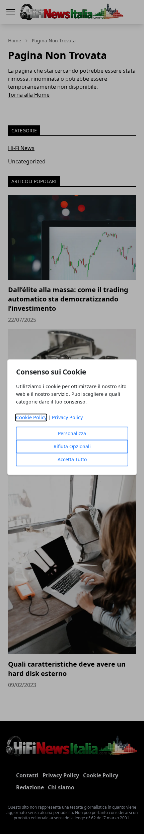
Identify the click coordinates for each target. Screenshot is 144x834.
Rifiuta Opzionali (72, 446)
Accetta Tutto (72, 459)
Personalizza (72, 433)
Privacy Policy (67, 417)
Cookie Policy (31, 417)
